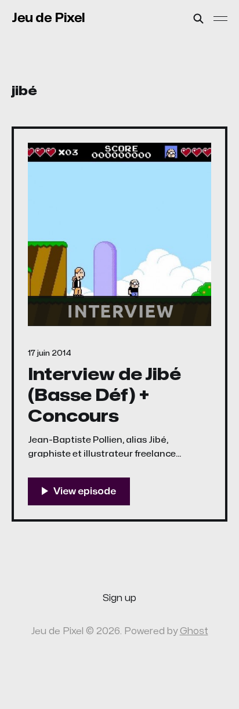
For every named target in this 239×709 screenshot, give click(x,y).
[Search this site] (198, 18)
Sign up (119, 598)
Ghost (194, 631)
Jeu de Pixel (48, 18)
